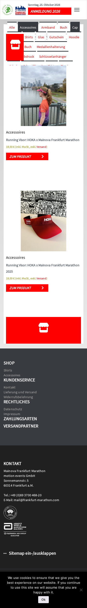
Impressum (12, 414)
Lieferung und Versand (20, 392)
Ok (43, 599)
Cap (75, 27)
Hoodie (74, 37)
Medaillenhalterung (51, 47)
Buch (63, 27)
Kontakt (9, 387)
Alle (12, 27)
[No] (81, 589)
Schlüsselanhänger (52, 56)
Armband (48, 27)
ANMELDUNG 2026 (45, 11)
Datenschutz (13, 409)
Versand (41, 147)
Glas (41, 37)
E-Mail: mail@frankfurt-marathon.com (31, 500)
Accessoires (28, 27)
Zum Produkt (20, 156)
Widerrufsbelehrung (18, 397)
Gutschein (56, 37)
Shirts (29, 37)
